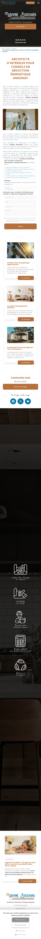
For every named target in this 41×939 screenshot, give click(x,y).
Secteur (8, 48)
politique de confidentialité (13, 221)
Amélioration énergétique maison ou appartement (18, 167)
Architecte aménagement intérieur (14, 170)
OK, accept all (21, 920)
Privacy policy (21, 934)
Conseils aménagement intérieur (17, 307)
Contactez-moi (20, 42)
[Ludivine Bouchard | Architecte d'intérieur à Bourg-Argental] (8, 3)
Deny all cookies (21, 925)
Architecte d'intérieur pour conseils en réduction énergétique (20, 175)
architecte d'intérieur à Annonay (17, 86)
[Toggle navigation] (38, 3)
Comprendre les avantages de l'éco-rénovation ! (20, 348)
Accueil (3, 48)
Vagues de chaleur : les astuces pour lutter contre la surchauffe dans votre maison (20, 864)
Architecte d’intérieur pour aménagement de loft (17, 177)
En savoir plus (20, 26)
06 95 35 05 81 (20, 40)
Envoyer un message (20, 387)
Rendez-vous (30, 2)
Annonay (14, 48)
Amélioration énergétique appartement (18, 264)
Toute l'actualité (27, 881)
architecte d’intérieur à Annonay (17, 134)
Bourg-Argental (9, 189)
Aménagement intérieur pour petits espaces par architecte (19, 169)
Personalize (21, 931)
